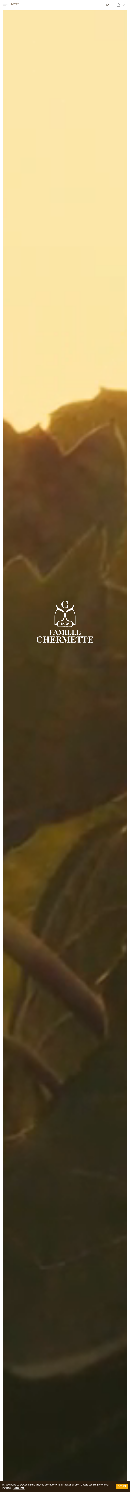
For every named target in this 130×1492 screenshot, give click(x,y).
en (108, 4)
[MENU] (5, 4)
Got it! (122, 1486)
